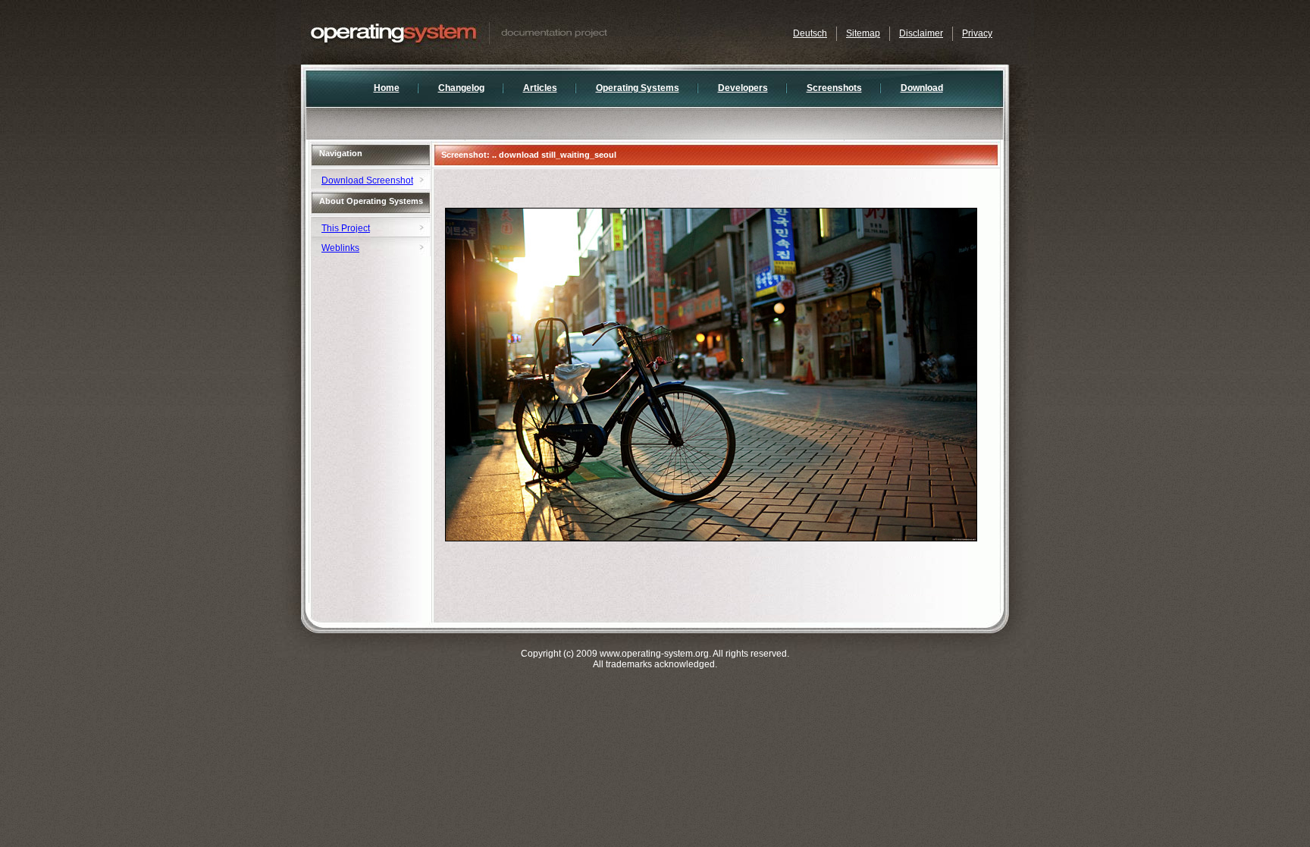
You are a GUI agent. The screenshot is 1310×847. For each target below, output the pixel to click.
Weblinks (340, 248)
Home (387, 88)
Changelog (461, 88)
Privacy (977, 33)
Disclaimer (921, 33)
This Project (345, 228)
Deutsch (810, 33)
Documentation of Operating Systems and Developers (490, 32)
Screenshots (834, 88)
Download (922, 88)
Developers (743, 88)
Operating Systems (637, 88)
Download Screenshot (367, 180)
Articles (540, 88)
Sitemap (863, 33)
